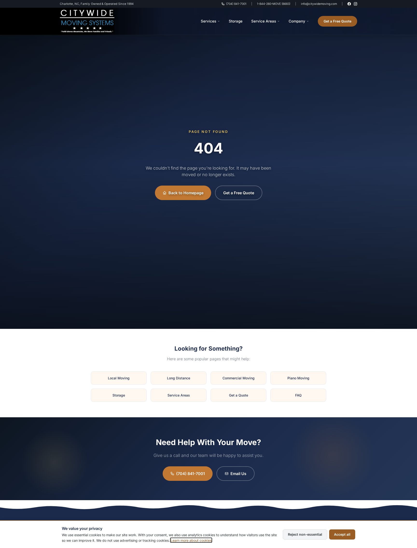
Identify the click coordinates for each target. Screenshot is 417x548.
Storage (236, 21)
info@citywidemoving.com (319, 4)
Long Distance (178, 378)
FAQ (298, 395)
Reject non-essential (305, 534)
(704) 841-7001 (236, 4)
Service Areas (263, 21)
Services (208, 21)
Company (297, 21)
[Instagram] (355, 4)
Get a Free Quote (337, 21)
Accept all (342, 534)
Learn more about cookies (191, 540)
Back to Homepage (185, 192)
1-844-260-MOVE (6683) (273, 4)
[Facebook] (349, 4)
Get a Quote (238, 395)
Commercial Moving (238, 378)
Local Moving (119, 378)
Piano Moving (298, 378)
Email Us (238, 473)
